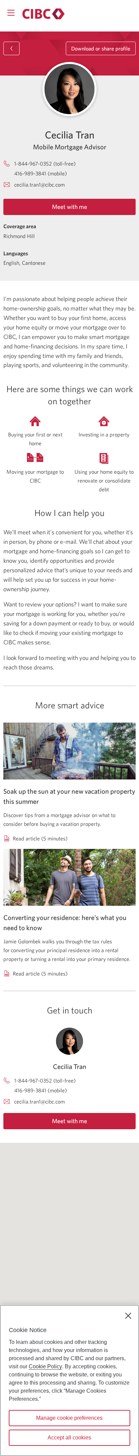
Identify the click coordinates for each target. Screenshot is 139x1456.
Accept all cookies (69, 1437)
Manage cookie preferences (69, 1418)
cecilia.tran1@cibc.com (39, 184)
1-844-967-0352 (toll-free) (45, 163)
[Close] (128, 1316)
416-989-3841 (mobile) (40, 173)
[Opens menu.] (11, 12)
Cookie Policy (45, 1366)
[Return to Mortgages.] (43, 13)
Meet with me (69, 207)
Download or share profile (100, 48)
